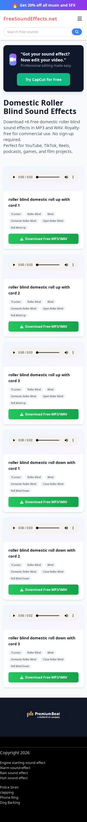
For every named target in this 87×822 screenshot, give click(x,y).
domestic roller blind (23, 221)
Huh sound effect (14, 778)
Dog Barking (10, 802)
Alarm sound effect (15, 767)
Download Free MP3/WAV (46, 238)
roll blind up (18, 227)
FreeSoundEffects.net (30, 18)
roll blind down (20, 491)
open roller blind (53, 221)
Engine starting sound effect (22, 762)
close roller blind (53, 484)
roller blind (34, 214)
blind (50, 214)
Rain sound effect (14, 773)
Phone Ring (9, 797)
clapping (7, 792)
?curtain (16, 214)
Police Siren (9, 787)
